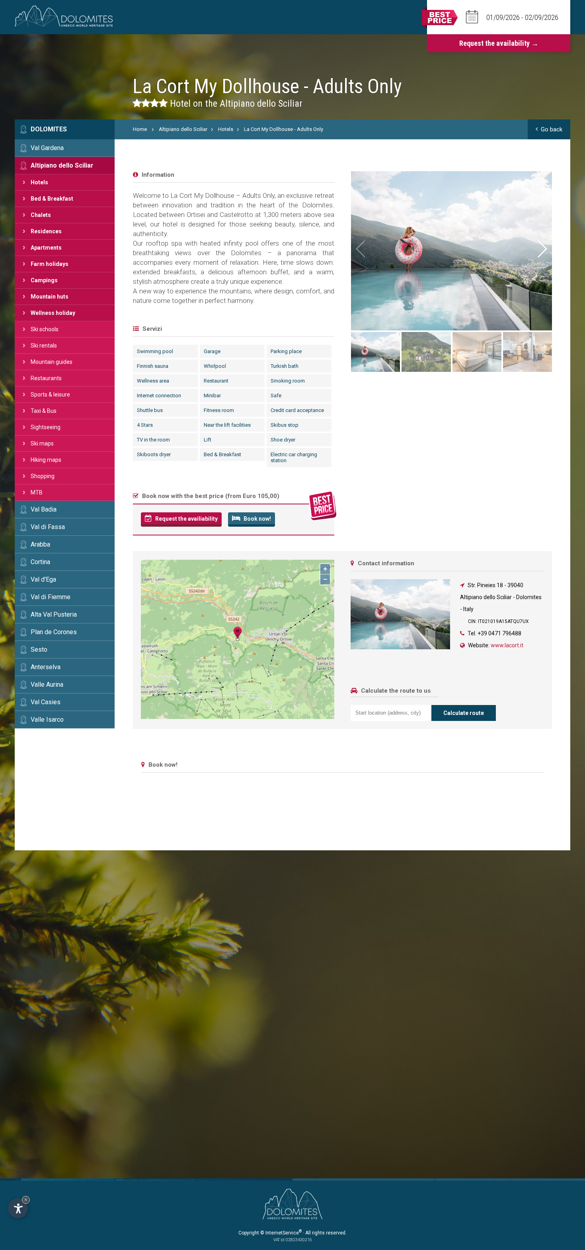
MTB (37, 492)
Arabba (40, 544)
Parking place (286, 351)
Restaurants (46, 378)
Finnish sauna (152, 366)
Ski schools (44, 329)
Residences (46, 231)
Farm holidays (49, 264)
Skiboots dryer (154, 454)
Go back (551, 129)
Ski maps (42, 443)
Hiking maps (46, 460)
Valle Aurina (47, 684)
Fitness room (219, 410)
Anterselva (45, 667)
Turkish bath (284, 366)
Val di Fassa (48, 527)
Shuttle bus (150, 410)
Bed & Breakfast (52, 198)
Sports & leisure (50, 394)
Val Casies (45, 702)
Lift (207, 440)
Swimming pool (155, 351)
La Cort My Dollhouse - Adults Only (283, 129)
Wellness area (153, 381)
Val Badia (44, 509)
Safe (276, 395)
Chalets (41, 215)
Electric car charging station (294, 457)
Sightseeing (45, 427)
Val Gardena (47, 148)
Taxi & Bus (44, 411)
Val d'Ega (43, 579)
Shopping (43, 476)
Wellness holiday (53, 313)
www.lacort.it (507, 645)
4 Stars (145, 425)
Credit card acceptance (297, 410)
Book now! (256, 519)
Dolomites (49, 129)
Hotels (39, 182)
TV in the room (153, 440)
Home (140, 129)
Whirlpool (215, 366)
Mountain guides (51, 362)
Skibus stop (284, 425)
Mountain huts (49, 296)
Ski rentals (44, 345)
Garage (212, 351)
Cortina (40, 562)
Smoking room (288, 381)
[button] (541, 249)
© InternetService (281, 1233)
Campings (44, 280)
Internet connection (159, 395)
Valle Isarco (47, 719)
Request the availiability (186, 519)
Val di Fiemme (50, 597)
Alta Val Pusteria (54, 614)
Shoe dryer (283, 440)
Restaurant (216, 381)
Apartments (46, 247)
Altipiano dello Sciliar (62, 165)
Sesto (39, 649)
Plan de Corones (54, 632)
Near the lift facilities (227, 425)
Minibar (212, 395)
